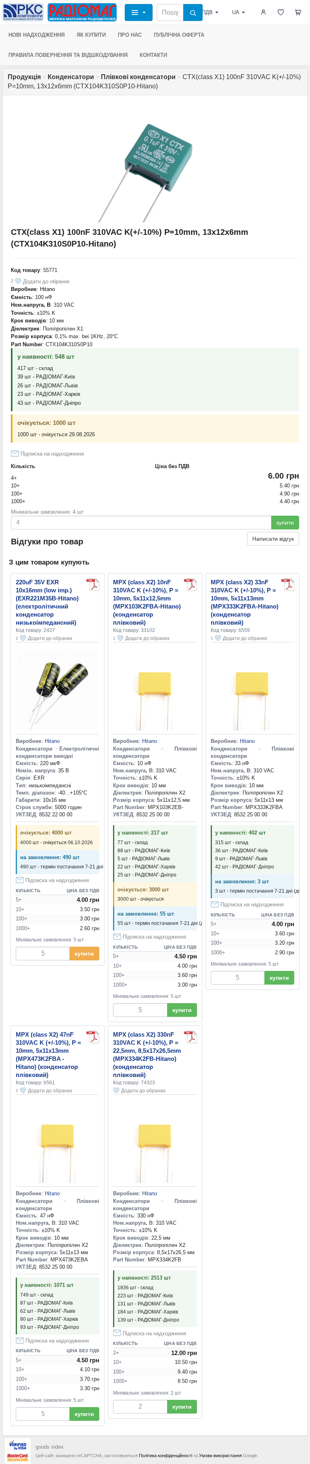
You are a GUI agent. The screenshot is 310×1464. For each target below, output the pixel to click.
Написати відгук (273, 538)
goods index (50, 1447)
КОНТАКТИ (153, 55)
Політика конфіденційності (165, 1455)
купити (285, 522)
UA (235, 12)
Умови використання (220, 1455)
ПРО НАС (130, 35)
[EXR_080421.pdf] (92, 584)
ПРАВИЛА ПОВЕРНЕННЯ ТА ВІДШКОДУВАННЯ (68, 55)
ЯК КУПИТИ (91, 35)
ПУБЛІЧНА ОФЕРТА (179, 35)
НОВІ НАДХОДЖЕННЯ (36, 35)
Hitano (47, 289)
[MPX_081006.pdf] (190, 584)
